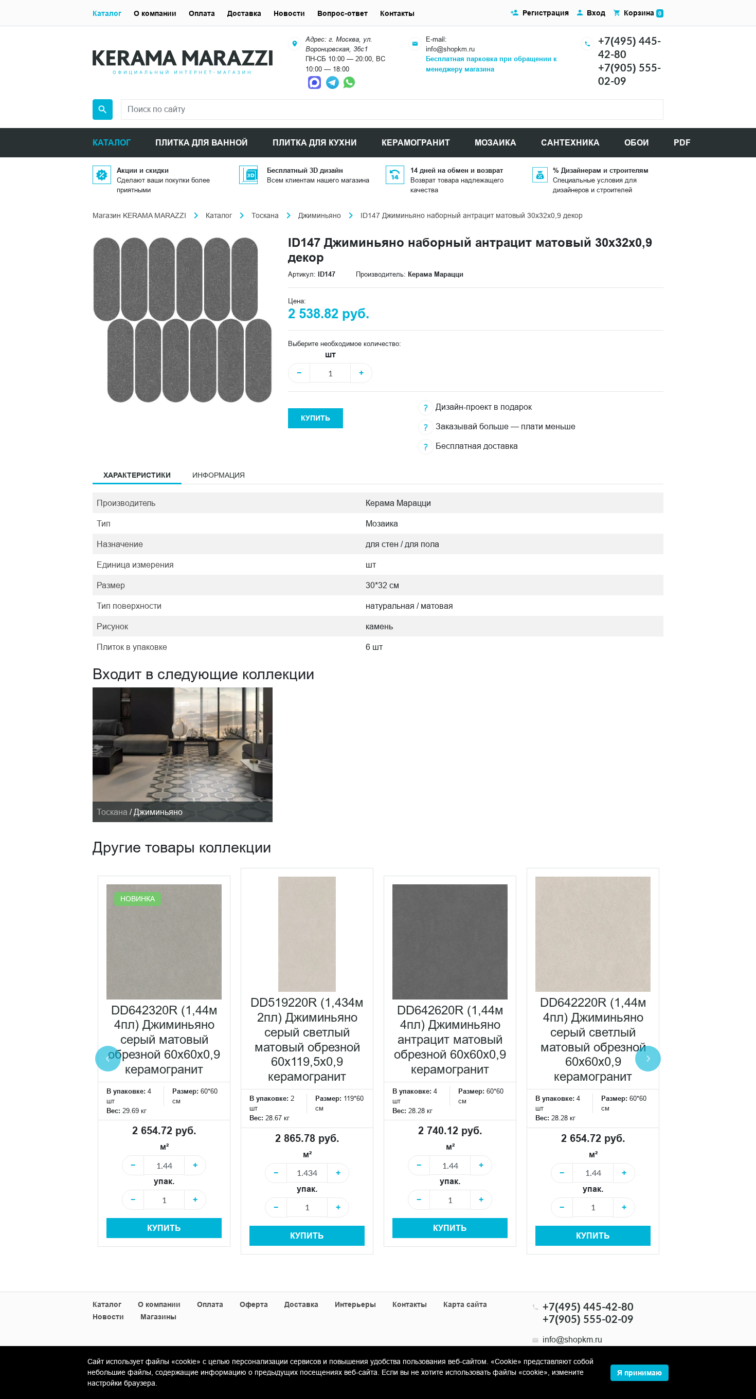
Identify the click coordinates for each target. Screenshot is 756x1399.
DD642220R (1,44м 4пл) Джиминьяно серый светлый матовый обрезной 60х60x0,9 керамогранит (593, 1040)
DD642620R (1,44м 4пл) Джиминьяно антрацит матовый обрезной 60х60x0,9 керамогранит (450, 1040)
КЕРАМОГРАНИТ (416, 143)
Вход (596, 13)
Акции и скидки (143, 170)
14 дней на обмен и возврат (456, 170)
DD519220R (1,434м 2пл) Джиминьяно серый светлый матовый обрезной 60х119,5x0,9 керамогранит (307, 1040)
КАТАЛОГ (112, 143)
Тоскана (265, 215)
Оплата (202, 13)
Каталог (107, 13)
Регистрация (546, 13)
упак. (164, 1181)
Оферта (254, 1304)
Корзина (642, 13)
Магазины (158, 1317)
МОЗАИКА (495, 143)
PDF (682, 143)
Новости (289, 13)
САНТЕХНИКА (570, 143)
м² (164, 1147)
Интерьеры (355, 1304)
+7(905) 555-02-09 (588, 1319)
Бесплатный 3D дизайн (305, 170)
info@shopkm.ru (450, 49)
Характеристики (137, 475)
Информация (218, 475)
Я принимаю (639, 1373)
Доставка (244, 13)
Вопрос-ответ (342, 13)
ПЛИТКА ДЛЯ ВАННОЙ (201, 143)
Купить (315, 418)
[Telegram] (333, 82)
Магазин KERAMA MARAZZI (139, 215)
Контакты (397, 13)
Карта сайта (465, 1304)
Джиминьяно (319, 215)
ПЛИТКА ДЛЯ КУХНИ (315, 143)
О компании (155, 13)
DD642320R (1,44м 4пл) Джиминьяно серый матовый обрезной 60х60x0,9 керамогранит (164, 1040)
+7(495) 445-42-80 (588, 1306)
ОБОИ (636, 143)
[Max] (315, 82)
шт (330, 354)
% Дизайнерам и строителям (601, 170)
